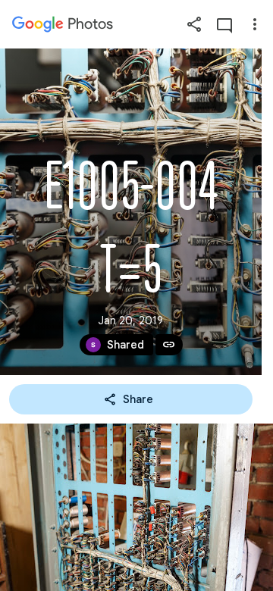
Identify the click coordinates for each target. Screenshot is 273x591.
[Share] (194, 24)
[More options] (255, 24)
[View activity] (224, 24)
